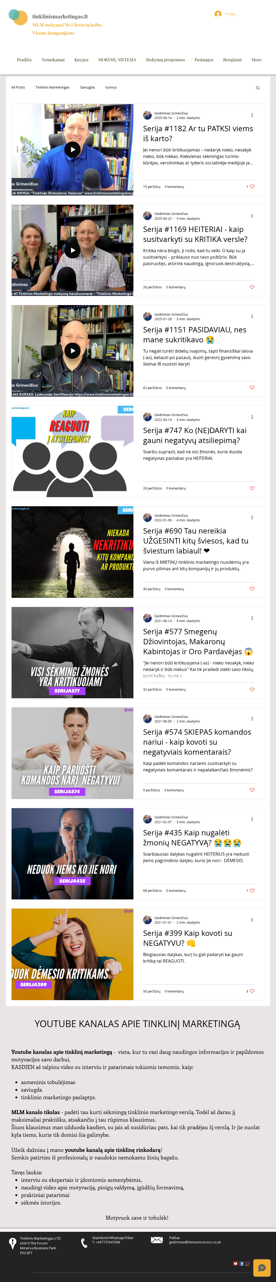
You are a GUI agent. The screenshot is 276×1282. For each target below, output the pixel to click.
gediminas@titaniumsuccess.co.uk (195, 1242)
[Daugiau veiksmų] (254, 115)
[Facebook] (241, 1263)
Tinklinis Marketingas (52, 87)
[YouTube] (235, 1263)
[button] (257, 88)
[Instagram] (247, 1263)
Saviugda (87, 87)
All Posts (18, 87)
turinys (111, 87)
